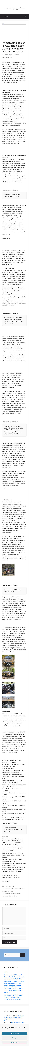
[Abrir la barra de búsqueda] (25, 16)
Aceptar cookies (14, 1033)
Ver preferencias (14, 1042)
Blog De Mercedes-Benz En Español (14, 5)
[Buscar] (22, 955)
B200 (5, 972)
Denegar (14, 1038)
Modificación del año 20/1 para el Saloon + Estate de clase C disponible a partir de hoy (14, 984)
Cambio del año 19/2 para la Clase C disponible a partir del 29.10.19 (13, 990)
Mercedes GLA (9, 886)
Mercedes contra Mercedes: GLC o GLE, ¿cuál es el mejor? (14, 1018)
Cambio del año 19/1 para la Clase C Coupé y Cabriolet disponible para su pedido (13, 997)
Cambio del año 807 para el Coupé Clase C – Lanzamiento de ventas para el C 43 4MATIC (14, 977)
